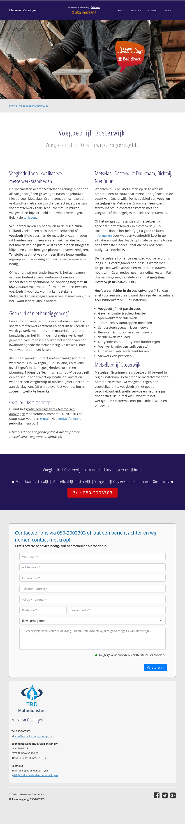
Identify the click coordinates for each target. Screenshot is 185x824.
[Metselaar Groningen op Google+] (173, 795)
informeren (103, 235)
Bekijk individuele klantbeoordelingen (35, 775)
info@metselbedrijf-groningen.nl (34, 736)
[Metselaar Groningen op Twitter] (165, 795)
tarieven (30, 217)
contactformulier (70, 418)
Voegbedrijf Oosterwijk (33, 106)
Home (13, 106)
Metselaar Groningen (23, 10)
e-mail (45, 418)
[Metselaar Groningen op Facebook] (157, 795)
